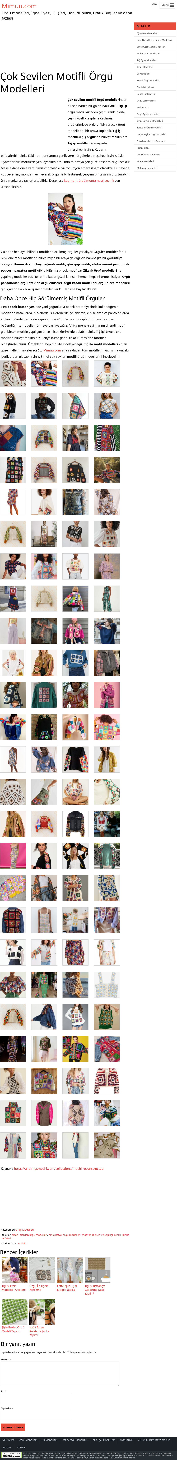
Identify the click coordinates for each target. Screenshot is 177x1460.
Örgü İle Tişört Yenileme (38, 1288)
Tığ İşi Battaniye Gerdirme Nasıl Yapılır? (95, 1289)
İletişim (7, 1447)
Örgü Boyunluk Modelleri (150, 120)
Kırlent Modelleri (145, 161)
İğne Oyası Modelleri (147, 33)
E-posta (7, 1408)
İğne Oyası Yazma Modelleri (151, 46)
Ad (4, 1391)
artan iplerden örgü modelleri (29, 1234)
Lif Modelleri (143, 73)
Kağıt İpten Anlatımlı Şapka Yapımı (39, 1331)
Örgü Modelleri (24, 1229)
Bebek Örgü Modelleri (148, 80)
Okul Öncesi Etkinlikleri (148, 154)
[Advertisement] (66, 45)
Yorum (6, 1359)
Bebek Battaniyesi (146, 93)
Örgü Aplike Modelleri (148, 114)
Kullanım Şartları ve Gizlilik (154, 1440)
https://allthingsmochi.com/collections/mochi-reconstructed (58, 1168)
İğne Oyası (8, 1440)
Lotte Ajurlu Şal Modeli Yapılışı (67, 1288)
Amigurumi (142, 107)
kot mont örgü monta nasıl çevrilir (89, 180)
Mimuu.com (19, 6)
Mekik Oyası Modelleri (148, 53)
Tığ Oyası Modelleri (146, 60)
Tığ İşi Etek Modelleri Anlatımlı (14, 1288)
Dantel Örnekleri (145, 87)
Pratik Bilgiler (143, 147)
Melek (21, 1243)
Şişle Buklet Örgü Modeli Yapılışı (13, 1329)
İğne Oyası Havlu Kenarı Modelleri (154, 39)
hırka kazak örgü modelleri (65, 1234)
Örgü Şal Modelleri (146, 100)
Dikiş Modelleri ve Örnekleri (151, 141)
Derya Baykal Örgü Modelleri (151, 134)
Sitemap (21, 1447)
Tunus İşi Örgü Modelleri (149, 127)
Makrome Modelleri (147, 168)
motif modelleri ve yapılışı (97, 1234)
